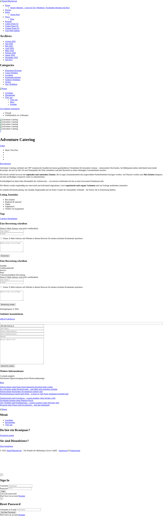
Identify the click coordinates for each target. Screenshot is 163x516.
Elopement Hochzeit (13, 70)
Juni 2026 (9, 44)
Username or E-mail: (8, 509)
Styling (8, 82)
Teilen (2, 146)
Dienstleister (12, 218)
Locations (9, 75)
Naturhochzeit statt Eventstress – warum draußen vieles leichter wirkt (27, 398)
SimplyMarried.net (14, 450)
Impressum (63, 450)
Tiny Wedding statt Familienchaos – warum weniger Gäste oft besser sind (29, 403)
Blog (2, 383)
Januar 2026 (10, 55)
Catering (3, 218)
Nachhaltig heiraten (13, 77)
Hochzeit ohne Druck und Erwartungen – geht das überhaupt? (25, 405)
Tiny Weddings (11, 84)
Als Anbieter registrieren (10, 109)
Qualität (3, 266)
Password (4, 488)
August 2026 (10, 41)
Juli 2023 (8, 60)
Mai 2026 (9, 46)
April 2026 (9, 48)
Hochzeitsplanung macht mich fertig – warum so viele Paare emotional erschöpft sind (34, 394)
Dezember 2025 (11, 57)
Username (4, 486)
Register (21, 496)
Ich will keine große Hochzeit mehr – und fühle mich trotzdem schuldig (28, 389)
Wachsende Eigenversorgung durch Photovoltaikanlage (22, 378)
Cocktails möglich (7, 376)
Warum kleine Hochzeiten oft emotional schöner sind (21, 391)
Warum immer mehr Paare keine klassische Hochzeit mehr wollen (26, 387)
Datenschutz (75, 450)
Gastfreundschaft (7, 268)
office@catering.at (7, 319)
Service (3, 270)
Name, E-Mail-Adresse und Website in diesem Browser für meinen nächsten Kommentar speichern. (43, 238)
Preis (2, 273)
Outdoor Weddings (12, 80)
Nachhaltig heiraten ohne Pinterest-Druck (16, 400)
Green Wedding (11, 73)
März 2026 (9, 50)
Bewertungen (5, 164)
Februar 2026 (10, 53)
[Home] (3, 89)
